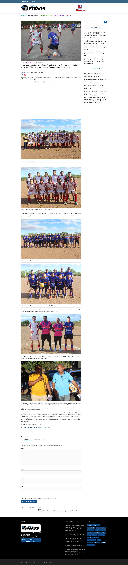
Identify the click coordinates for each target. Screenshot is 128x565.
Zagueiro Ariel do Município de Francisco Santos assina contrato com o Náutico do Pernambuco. (95, 87)
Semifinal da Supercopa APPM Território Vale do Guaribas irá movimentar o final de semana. (94, 75)
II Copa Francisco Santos (99, 532)
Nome (22, 469)
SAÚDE (103, 542)
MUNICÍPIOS (49, 15)
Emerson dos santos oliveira (91, 79)
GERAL (89, 532)
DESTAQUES (23, 62)
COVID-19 (68, 15)
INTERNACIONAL (92, 535)
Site (22, 486)
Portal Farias (87, 73)
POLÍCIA (90, 542)
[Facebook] (22, 75)
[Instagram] (25, 75)
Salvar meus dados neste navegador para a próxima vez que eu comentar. (38, 498)
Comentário (24, 448)
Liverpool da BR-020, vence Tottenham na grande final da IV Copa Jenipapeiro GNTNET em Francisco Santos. (95, 47)
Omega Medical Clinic (92, 537)
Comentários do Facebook (39, 439)
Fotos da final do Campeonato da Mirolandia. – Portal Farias (35, 427)
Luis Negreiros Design (48, 562)
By (42, 562)
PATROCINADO (91, 540)
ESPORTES (24, 15)
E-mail (23, 478)
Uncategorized (91, 545)
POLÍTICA (42, 15)
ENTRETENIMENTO (59, 15)
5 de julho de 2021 (25, 69)
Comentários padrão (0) (28, 439)
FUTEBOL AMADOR (33, 15)
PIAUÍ (99, 540)
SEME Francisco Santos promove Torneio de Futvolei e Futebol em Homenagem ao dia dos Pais (95, 53)
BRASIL (89, 525)
